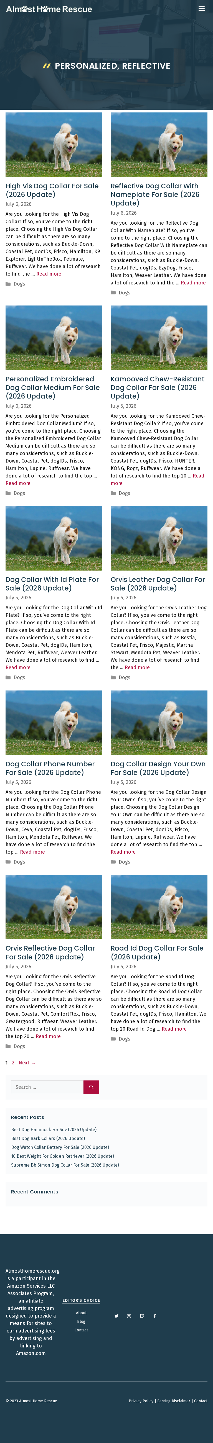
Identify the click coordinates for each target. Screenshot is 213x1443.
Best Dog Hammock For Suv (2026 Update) (54, 1129)
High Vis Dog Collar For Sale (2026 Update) (52, 190)
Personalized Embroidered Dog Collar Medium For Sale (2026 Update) (53, 387)
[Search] (91, 1087)
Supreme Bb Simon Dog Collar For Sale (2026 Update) (65, 1165)
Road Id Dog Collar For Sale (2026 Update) (157, 952)
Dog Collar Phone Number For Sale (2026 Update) (50, 768)
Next (27, 1063)
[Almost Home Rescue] (49, 9)
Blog (81, 1321)
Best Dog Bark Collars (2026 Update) (48, 1138)
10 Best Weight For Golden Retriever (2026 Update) (62, 1156)
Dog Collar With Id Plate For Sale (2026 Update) (52, 584)
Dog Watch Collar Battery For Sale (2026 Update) (60, 1147)
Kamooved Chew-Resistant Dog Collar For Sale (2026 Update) (158, 387)
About (81, 1313)
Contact (81, 1330)
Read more (48, 274)
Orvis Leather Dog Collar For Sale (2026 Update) (158, 584)
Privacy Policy (141, 1401)
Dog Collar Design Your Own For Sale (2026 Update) (158, 768)
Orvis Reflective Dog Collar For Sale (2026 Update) (50, 952)
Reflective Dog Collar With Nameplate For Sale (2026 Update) (155, 194)
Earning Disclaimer (173, 1401)
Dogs (19, 284)
